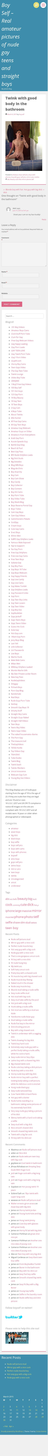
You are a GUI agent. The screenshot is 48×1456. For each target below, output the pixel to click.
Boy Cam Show (17, 478)
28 (36, 1417)
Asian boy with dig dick (21, 1207)
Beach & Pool (17, 448)
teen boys (15, 872)
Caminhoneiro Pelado (20, 519)
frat (35, 905)
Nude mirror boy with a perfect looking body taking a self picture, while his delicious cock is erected (25, 1080)
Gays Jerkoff (16, 616)
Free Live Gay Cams (19, 556)
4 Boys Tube (16, 411)
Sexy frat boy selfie (27, 1274)
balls (15, 899)
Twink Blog (15, 761)
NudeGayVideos (18, 680)
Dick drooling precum (20, 1027)
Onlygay (14, 684)
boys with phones (18, 852)
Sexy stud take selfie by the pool (25, 1000)
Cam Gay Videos (18, 515)
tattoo (34, 922)
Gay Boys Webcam (19, 573)
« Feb (5, 1426)
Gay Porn (15, 596)
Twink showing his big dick (22, 1040)
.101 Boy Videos (18, 327)
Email (4, 283)
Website (5, 293)
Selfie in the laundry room (30, 1294)
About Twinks (17, 414)
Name (4, 272)
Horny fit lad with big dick (30, 1230)
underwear (16, 885)
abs (8, 179)
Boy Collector (17, 485)
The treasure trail (18, 741)
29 (43, 1417)
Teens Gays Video (18, 731)
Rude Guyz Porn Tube (20, 700)
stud (27, 922)
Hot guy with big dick (34, 189)
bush (35, 899)
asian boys (15, 832)
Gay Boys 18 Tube (18, 569)
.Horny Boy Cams (18, 364)
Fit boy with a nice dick (20, 959)
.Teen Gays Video (18, 367)
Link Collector (17, 646)
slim (22, 922)
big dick (14, 835)
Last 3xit (14, 643)
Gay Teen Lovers (18, 603)
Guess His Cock (17, 626)
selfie (8, 922)
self (32, 179)
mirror (24, 179)
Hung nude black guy (20, 1087)
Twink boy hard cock (20, 1043)
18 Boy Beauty (17, 397)
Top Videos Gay (17, 751)
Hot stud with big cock (20, 996)
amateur (15, 175)
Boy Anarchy (16, 472)
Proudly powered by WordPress (12, 1431)
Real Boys (15, 697)
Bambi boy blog (18, 445)
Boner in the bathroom (29, 1267)
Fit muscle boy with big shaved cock (26, 976)
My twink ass (16, 966)
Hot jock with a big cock (21, 1003)
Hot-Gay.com (16, 633)
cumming (16, 905)
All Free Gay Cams (18, 421)
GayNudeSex (16, 613)
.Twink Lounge (17, 374)
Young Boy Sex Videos (20, 778)
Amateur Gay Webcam (21, 428)
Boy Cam (15, 475)
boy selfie (15, 842)
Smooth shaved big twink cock (24, 1131)
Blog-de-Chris (17, 468)
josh (13, 1173)
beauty (12, 179)
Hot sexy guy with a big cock (23, 949)
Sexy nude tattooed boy (21, 1090)
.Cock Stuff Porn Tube (20, 334)
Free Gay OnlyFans (19, 552)
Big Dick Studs (17, 458)
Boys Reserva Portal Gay (21, 505)
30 (4, 1420)
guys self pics (21, 177)
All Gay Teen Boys (18, 424)
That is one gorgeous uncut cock (25, 956)
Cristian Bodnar (41, 1431)
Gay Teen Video (17, 606)
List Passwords (17, 650)
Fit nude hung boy (19, 963)
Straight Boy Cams (19, 714)
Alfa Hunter (16, 418)
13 (30, 1410)
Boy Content (16, 488)
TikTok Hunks (16, 747)
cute (16, 179)
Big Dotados (16, 461)
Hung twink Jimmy (27, 1220)
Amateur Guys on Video (21, 431)
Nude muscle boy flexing (21, 979)
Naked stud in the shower (22, 983)
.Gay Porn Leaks (18, 347)
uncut (13, 882)
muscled (9, 917)
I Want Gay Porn (18, 636)
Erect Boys (15, 532)
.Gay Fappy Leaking (19, 344)
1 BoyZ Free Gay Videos (21, 384)
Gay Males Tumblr (19, 586)
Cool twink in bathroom (31, 1163)
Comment (5, 239)
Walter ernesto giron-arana (23, 1203)
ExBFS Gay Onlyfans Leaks (22, 539)
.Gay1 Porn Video (18, 357)
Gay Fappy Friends (19, 576)
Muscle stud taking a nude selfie (25, 990)
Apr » (11, 1426)
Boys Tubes (16, 509)
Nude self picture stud (20, 939)
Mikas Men (15, 663)
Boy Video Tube (18, 498)
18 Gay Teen (16, 401)
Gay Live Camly (17, 579)
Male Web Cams (18, 660)
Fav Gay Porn (16, 549)
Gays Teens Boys (18, 620)
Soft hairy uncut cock (20, 969)
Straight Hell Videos (19, 721)
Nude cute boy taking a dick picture (26, 1067)
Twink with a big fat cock (21, 1134)
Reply (44, 219)
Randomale (16, 694)
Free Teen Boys (17, 559)
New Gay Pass (17, 677)
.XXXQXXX (15, 381)
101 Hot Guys (17, 391)
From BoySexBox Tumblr (30, 1264)
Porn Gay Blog (17, 690)
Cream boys (16, 525)
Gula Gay (15, 630)
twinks (37, 177)
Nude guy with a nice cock (22, 952)
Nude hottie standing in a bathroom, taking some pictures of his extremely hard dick (26, 1104)
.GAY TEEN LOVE (18, 350)
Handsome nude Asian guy (22, 1016)
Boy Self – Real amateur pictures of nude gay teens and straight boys (11, 44)
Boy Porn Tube (17, 495)
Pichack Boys (16, 687)
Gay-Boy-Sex (16, 610)
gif (38, 905)
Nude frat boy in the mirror (23, 1023)
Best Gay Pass (17, 451)
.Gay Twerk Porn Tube (20, 354)
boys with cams (17, 848)
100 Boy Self (16, 387)
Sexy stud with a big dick (21, 1124)
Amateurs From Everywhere (23, 434)
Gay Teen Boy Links (19, 599)
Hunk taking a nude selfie (22, 1006)
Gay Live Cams (17, 583)
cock (8, 904)
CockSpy (14, 522)
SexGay (14, 704)
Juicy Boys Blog (17, 640)
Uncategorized (17, 879)
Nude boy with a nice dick (22, 1070)
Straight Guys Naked (20, 717)
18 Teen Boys (16, 404)
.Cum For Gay (17, 337)
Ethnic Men (16, 535)
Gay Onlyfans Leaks (19, 589)
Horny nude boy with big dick (23, 1074)
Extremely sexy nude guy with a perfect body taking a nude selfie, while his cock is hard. (25, 1050)
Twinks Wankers (18, 768)
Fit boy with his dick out (21, 1138)
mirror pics (30, 177)
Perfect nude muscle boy (22, 946)
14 (36, 1410)
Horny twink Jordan (27, 1210)
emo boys (15, 859)
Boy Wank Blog (17, 502)
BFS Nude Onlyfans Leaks (22, 455)
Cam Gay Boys (17, 512)
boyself (21, 114)
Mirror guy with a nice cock (22, 942)
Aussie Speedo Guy (19, 441)
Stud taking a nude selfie (21, 1020)
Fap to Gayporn (18, 546)
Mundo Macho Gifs (19, 670)
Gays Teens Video (18, 623)
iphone (10, 911)
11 (17, 1410)
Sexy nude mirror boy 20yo (22, 1057)
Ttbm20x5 (15, 754)
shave (16, 922)
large (18, 911)
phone (28, 179)
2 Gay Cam (15, 408)
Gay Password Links (19, 593)
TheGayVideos (17, 744)
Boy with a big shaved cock (22, 1030)
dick (20, 179)
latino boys (16, 865)
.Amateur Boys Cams (20, 330)
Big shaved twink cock (20, 1064)
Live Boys (15, 653)
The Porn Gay (17, 737)
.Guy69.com (16, 361)
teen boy (11, 928)
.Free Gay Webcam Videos (22, 340)
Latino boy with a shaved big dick (25, 1060)
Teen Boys (15, 724)
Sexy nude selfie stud (20, 993)
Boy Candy (15, 482)
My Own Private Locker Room (23, 673)
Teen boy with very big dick (29, 1254)
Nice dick (23, 1153)
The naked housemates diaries (24, 734)
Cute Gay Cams (17, 529)
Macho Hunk (16, 657)
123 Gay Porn (17, 394)
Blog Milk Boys (17, 465)
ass (11, 899)
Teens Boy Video (18, 727)
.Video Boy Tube (18, 377)
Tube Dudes (16, 758)
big (30, 899)
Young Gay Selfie (26, 1291)
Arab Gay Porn (17, 438)
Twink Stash (16, 764)
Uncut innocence (18, 771)
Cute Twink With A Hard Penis (24, 1094)
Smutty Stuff (16, 710)
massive (26, 911)
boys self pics (23, 175)
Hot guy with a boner (20, 1097)
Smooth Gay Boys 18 (20, 707)
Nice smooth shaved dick (22, 1128)
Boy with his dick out (28, 1271)
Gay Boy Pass (17, 566)
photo (28, 917)
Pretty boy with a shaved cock (24, 973)
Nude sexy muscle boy (20, 986)
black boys (15, 838)
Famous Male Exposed (20, 542)
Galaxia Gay (16, 562)
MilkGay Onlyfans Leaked (22, 667)
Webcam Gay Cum (19, 774)
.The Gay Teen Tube (19, 371)
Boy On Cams (17, 492)
